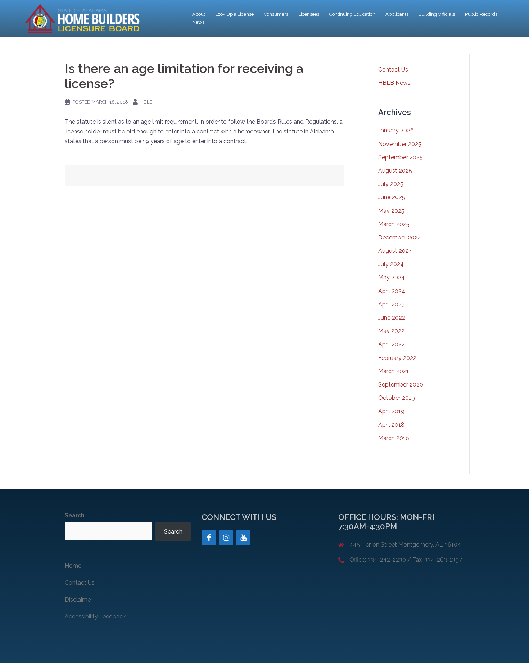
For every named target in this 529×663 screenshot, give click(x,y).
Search (75, 515)
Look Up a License (234, 14)
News (198, 22)
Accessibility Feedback (95, 616)
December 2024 (399, 237)
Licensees (308, 14)
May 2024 (391, 277)
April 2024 (391, 291)
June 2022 (391, 317)
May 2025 (391, 210)
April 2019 (391, 411)
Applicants (396, 14)
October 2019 (396, 397)
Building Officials (437, 14)
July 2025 (390, 183)
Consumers (276, 14)
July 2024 (391, 264)
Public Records (481, 14)
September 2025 (400, 157)
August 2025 (395, 170)
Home (73, 565)
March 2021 (393, 371)
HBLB (146, 102)
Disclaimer (78, 599)
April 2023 (391, 304)
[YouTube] (243, 537)
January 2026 (396, 130)
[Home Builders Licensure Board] (81, 18)
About (198, 14)
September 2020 (400, 384)
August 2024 (395, 250)
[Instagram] (226, 537)
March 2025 (394, 224)
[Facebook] (209, 537)
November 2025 (399, 144)
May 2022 (391, 331)
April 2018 (391, 424)
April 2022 (391, 344)
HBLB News (394, 82)
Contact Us (393, 69)
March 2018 (393, 438)
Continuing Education (352, 14)
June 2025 (391, 197)
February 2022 (397, 358)
